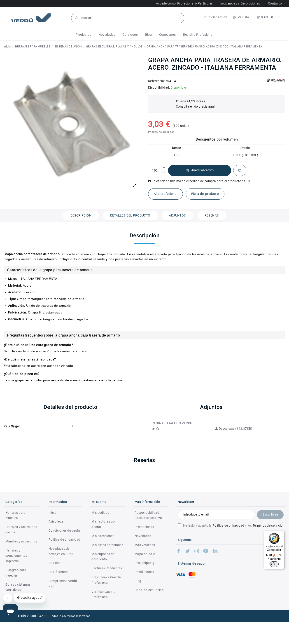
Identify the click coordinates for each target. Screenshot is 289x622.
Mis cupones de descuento (102, 556)
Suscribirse (270, 514)
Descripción (80, 215)
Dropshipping (144, 563)
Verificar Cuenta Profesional (103, 594)
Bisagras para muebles (15, 572)
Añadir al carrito (202, 170)
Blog (138, 581)
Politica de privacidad (64, 539)
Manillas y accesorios (21, 541)
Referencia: (156, 81)
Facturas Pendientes (106, 568)
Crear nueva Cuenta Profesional (106, 579)
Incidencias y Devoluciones (240, 3)
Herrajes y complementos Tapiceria (16, 556)
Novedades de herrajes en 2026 (61, 551)
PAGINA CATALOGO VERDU (172, 423)
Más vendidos (145, 545)
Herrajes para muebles (15, 515)
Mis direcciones (102, 536)
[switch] (274, 564)
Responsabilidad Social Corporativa (148, 515)
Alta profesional (165, 194)
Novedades (143, 536)
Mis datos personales (107, 545)
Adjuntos (177, 215)
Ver (158, 428)
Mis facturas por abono (103, 524)
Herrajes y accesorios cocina (21, 529)
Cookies (54, 563)
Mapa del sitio (145, 554)
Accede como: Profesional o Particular (184, 3)
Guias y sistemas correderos (17, 587)
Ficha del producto (205, 194)
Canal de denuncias (149, 590)
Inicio (52, 512)
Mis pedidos (100, 512)
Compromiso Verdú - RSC (64, 583)
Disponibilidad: (159, 87)
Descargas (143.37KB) (235, 428)
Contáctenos (58, 572)
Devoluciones (144, 572)
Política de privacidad (228, 525)
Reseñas (212, 215)
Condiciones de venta (64, 530)
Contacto (275, 3)
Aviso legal (56, 521)
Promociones (144, 527)
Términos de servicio (268, 525)
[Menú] (281, 533)
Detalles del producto (130, 215)
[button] (83, 34)
